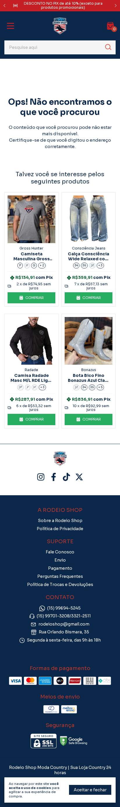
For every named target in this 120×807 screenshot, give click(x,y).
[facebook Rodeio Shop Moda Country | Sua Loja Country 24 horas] (53, 477)
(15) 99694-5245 (64, 608)
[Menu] (11, 26)
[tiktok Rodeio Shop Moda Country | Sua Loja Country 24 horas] (66, 477)
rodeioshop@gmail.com (63, 624)
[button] (31, 297)
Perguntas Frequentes (60, 576)
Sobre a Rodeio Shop (60, 520)
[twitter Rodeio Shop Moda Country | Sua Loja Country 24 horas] (79, 477)
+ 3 (100, 265)
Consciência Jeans (88, 248)
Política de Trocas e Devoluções (60, 584)
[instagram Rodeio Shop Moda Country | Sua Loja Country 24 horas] (40, 477)
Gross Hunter (31, 248)
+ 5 (100, 387)
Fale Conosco (60, 552)
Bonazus (88, 370)
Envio (60, 560)
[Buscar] (108, 47)
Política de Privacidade (60, 528)
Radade (31, 370)
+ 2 (42, 265)
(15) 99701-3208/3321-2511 (64, 616)
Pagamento (60, 568)
